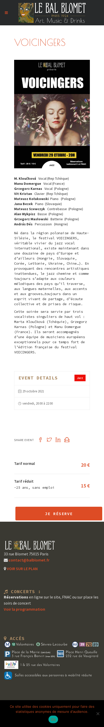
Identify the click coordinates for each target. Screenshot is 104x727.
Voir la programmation (24, 609)
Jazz (80, 378)
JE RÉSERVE (59, 513)
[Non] (97, 713)
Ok (53, 719)
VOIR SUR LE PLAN (22, 568)
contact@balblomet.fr (28, 559)
